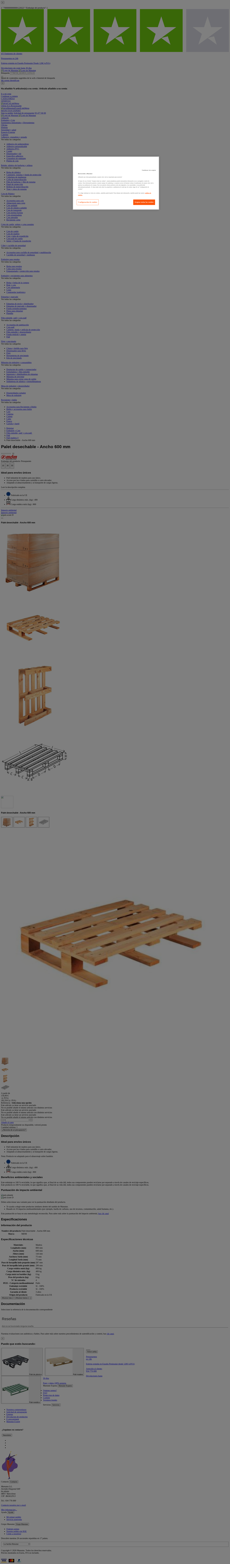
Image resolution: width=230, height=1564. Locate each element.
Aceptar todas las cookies (144, 202)
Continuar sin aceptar (149, 170)
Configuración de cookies (87, 202)
